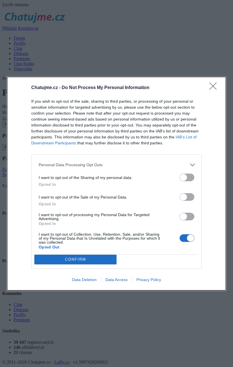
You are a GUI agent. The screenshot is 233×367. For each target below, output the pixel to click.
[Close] (214, 88)
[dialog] (116, 183)
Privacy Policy (148, 279)
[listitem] (116, 165)
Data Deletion (84, 279)
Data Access (116, 279)
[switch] (187, 177)
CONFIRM (75, 259)
